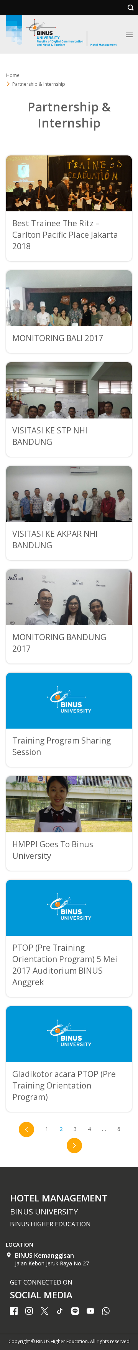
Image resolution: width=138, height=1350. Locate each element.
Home (13, 75)
